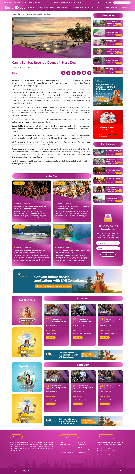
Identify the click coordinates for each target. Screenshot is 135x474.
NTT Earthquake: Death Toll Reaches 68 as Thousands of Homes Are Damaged (113, 152)
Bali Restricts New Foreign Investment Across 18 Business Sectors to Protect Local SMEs (113, 199)
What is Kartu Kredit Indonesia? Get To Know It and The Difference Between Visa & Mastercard (113, 43)
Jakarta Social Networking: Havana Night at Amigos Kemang (58, 322)
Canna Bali (66, 80)
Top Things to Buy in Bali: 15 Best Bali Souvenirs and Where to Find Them (72, 207)
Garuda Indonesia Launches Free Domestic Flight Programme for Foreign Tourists (29, 251)
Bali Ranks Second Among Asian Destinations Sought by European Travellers (30, 207)
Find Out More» (15, 450)
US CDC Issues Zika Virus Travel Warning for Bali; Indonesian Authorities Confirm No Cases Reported (113, 33)
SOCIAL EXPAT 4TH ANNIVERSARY (113, 320)
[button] (31, 7)
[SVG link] (15, 7)
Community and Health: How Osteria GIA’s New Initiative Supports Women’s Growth (113, 51)
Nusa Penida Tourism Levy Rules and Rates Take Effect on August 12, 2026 (72, 251)
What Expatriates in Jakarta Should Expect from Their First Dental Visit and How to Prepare (113, 162)
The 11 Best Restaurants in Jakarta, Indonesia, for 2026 (113, 188)
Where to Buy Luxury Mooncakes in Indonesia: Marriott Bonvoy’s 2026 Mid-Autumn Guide (113, 71)
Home (14, 14)
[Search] (129, 2)
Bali (50, 92)
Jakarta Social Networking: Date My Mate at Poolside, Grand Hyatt (86, 322)
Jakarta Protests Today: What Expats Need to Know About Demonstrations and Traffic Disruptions (114, 24)
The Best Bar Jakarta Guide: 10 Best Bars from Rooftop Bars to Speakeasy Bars (113, 170)
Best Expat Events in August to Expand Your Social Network (113, 180)
